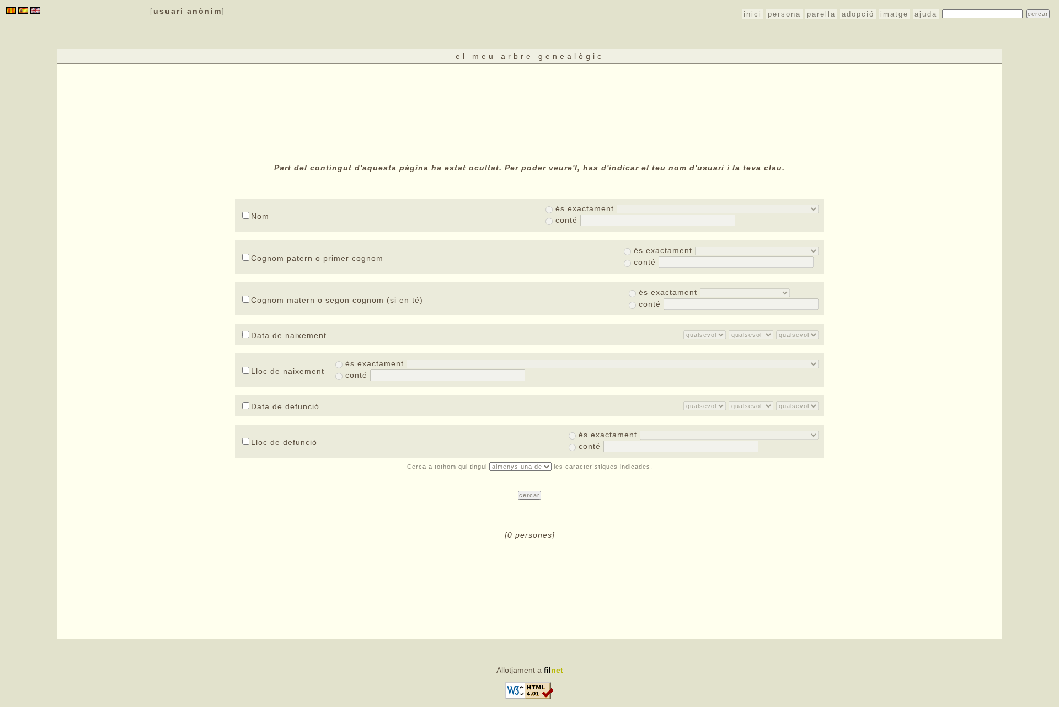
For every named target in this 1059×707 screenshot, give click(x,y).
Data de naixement (289, 335)
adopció (858, 14)
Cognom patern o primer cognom (317, 258)
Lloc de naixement (287, 371)
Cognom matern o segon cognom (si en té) (337, 300)
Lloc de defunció (284, 442)
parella (821, 14)
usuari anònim (187, 11)
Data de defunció (285, 406)
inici (753, 14)
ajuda (925, 14)
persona (784, 14)
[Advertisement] (529, 112)
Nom (260, 216)
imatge (894, 14)
